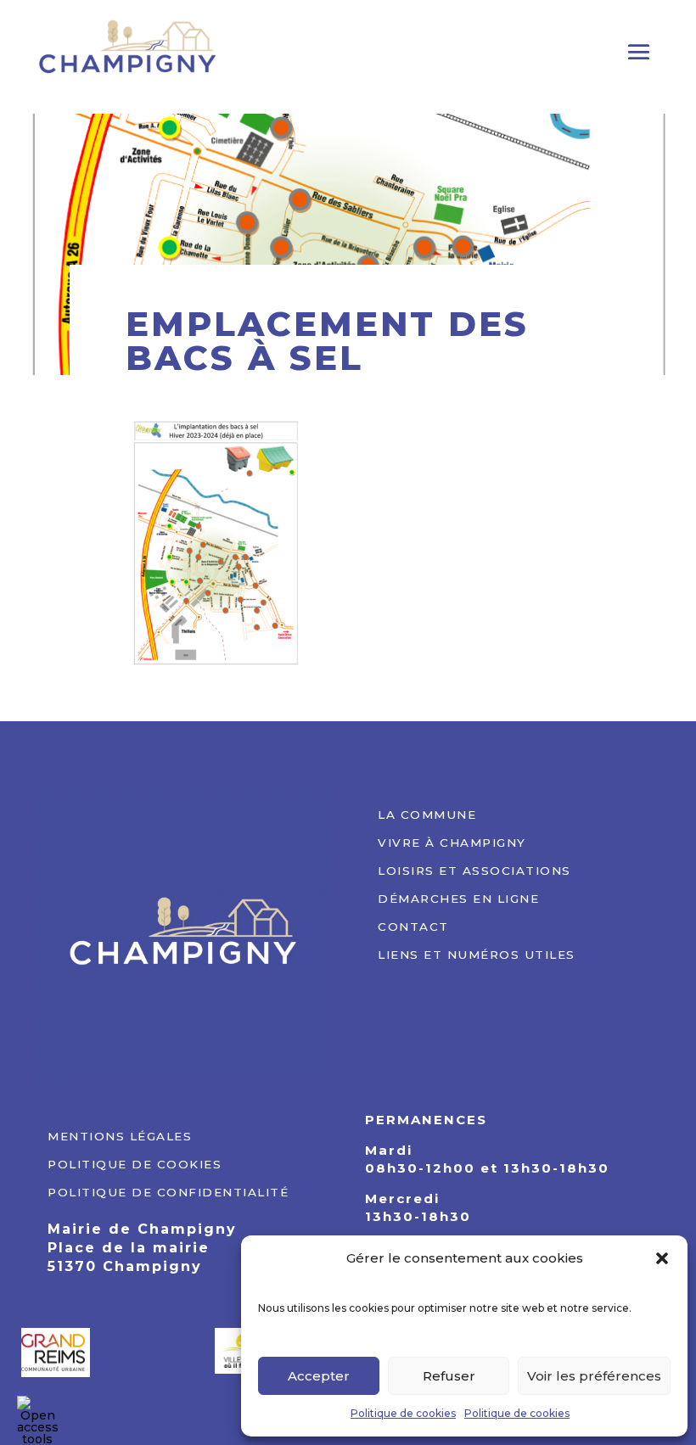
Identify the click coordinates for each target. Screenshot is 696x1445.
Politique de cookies (403, 1413)
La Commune (427, 812)
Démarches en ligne (458, 896)
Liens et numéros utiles (476, 952)
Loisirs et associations (474, 868)
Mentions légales (120, 1134)
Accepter (319, 1376)
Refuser (449, 1376)
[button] (662, 1258)
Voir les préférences (594, 1376)
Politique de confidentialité (168, 1190)
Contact (413, 924)
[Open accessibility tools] (37, 1416)
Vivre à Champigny (452, 840)
